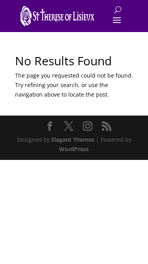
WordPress (74, 149)
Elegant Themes (72, 139)
